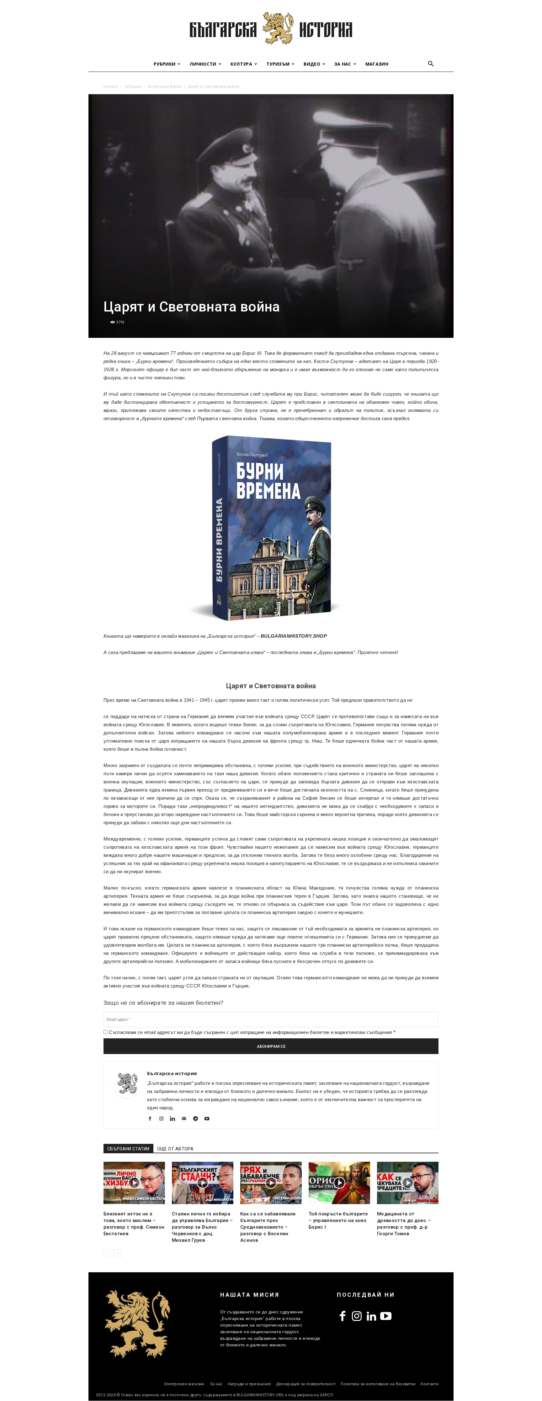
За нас (342, 64)
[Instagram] (163, 1119)
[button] (430, 65)
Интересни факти (164, 86)
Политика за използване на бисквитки (378, 1384)
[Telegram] (198, 1119)
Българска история (172, 1073)
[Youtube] (209, 1119)
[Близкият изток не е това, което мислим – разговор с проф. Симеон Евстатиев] (134, 1183)
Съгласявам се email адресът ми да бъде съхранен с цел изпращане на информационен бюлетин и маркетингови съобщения (252, 1032)
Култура (241, 64)
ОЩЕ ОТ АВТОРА (175, 1148)
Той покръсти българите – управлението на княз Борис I (338, 1220)
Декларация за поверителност (306, 1384)
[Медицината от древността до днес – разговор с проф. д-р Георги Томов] (407, 1183)
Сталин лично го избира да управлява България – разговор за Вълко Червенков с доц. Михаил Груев (202, 1227)
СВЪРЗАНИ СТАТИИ (128, 1148)
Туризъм (278, 64)
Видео (312, 64)
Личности (202, 64)
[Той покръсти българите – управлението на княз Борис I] (339, 1183)
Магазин (376, 64)
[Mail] (186, 1119)
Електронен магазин (184, 1384)
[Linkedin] (175, 1119)
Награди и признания (249, 1384)
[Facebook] (152, 1119)
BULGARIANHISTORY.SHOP (294, 636)
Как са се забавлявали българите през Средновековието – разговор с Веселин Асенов (268, 1227)
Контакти (429, 1384)
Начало (111, 86)
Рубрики (164, 64)
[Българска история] (271, 28)
